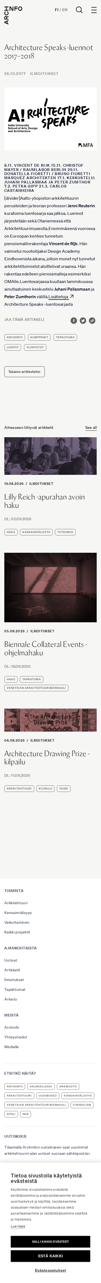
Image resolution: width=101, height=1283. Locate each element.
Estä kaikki (50, 1256)
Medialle (11, 1046)
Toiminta (14, 890)
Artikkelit (12, 970)
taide (63, 789)
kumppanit (39, 337)
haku (11, 532)
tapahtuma (65, 337)
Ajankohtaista (20, 948)
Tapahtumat (15, 989)
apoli (11, 1114)
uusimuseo (48, 1096)
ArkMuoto (68, 1086)
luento (13, 347)
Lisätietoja (58, 296)
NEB (26, 1114)
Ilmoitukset (44, 73)
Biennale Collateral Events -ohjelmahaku (45, 648)
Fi (56, 9)
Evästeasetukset (50, 1270)
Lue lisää (18, 1226)
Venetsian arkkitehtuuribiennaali (36, 688)
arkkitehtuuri (19, 789)
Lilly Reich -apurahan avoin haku (44, 501)
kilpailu (45, 789)
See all (91, 427)
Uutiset (10, 960)
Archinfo (15, 337)
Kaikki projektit (17, 932)
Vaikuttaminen (17, 922)
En (64, 9)
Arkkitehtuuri (16, 902)
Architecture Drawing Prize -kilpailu (47, 757)
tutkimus (65, 532)
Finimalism (82, 1105)
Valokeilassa (41, 1086)
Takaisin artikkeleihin (24, 371)
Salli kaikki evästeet (50, 1241)
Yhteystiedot (15, 1037)
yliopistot (35, 347)
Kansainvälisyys (18, 912)
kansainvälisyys (36, 532)
